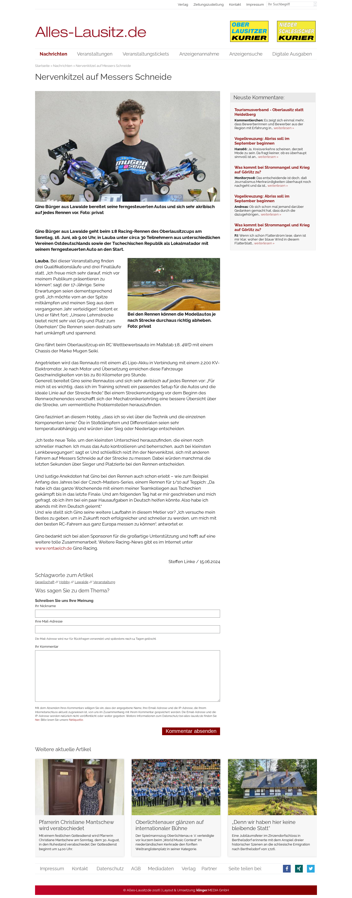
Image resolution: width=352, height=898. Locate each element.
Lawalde (81, 582)
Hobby (64, 582)
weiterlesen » (284, 128)
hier (37, 720)
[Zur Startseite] (127, 28)
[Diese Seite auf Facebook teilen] (287, 868)
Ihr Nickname (45, 606)
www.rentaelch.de (53, 548)
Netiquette (76, 720)
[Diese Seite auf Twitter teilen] (311, 868)
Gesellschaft (44, 582)
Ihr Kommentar (46, 646)
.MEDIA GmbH (212, 890)
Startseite (42, 66)
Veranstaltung (104, 582)
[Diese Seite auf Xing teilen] (299, 868)
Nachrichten (62, 66)
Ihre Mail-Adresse (49, 621)
